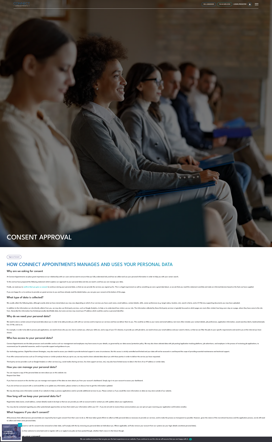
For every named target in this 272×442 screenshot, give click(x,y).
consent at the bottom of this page (112, 292)
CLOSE (20, 424)
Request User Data (13, 375)
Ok (190, 439)
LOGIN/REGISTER (240, 4)
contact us (75, 386)
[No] (270, 439)
